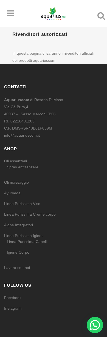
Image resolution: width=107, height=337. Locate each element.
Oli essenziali (15, 161)
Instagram (13, 308)
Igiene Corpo (18, 252)
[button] (95, 325)
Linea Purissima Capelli (27, 241)
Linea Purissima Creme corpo (30, 214)
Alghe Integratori (18, 225)
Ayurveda (12, 193)
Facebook (12, 297)
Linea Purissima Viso (22, 203)
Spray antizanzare (22, 167)
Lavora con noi (17, 267)
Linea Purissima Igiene (24, 235)
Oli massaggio (16, 182)
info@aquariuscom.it (22, 135)
